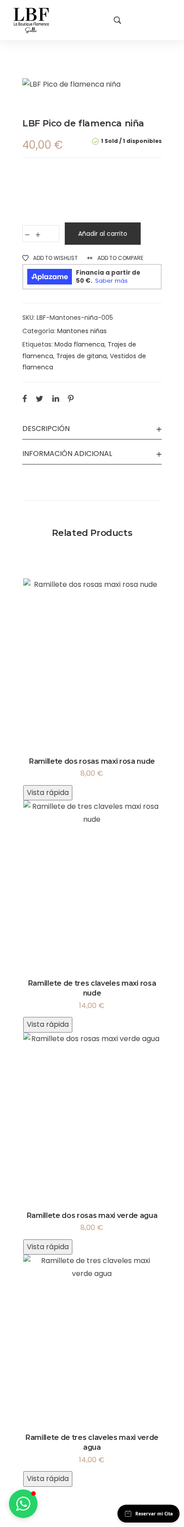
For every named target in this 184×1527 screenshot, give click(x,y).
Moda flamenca (79, 344)
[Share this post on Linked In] (55, 398)
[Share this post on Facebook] (24, 398)
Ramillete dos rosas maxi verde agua (92, 1215)
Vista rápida (48, 792)
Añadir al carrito (102, 233)
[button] (23, 1503)
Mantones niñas (82, 330)
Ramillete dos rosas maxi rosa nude (92, 761)
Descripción (46, 428)
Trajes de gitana (81, 355)
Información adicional (67, 453)
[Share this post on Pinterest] (71, 398)
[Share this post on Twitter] (39, 398)
